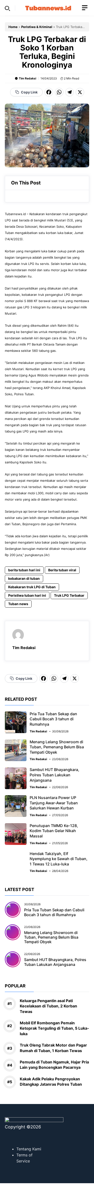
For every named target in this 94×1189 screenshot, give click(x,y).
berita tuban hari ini (24, 570)
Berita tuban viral (62, 570)
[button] (7, 8)
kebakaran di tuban (24, 578)
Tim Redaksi (27, 78)
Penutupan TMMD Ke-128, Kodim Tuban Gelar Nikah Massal (54, 830)
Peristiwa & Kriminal (36, 27)
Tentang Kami (28, 1149)
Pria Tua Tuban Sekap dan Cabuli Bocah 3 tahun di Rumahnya (53, 719)
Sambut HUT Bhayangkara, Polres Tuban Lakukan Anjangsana (54, 774)
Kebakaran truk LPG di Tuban (32, 587)
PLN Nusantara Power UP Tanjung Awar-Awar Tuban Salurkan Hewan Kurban (54, 802)
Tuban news (18, 604)
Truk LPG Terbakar (69, 595)
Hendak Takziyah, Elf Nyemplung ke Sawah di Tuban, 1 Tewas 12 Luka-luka (58, 858)
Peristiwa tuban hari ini (27, 595)
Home (13, 27)
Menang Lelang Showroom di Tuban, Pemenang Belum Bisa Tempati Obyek (57, 747)
